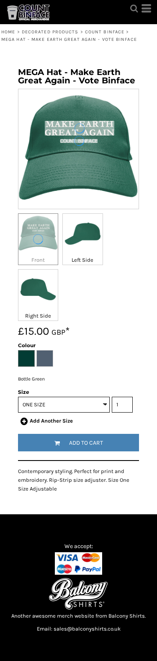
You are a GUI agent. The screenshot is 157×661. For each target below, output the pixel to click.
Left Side (82, 260)
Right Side (38, 316)
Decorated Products (50, 32)
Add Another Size (51, 421)
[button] (134, 8)
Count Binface (104, 32)
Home (8, 32)
